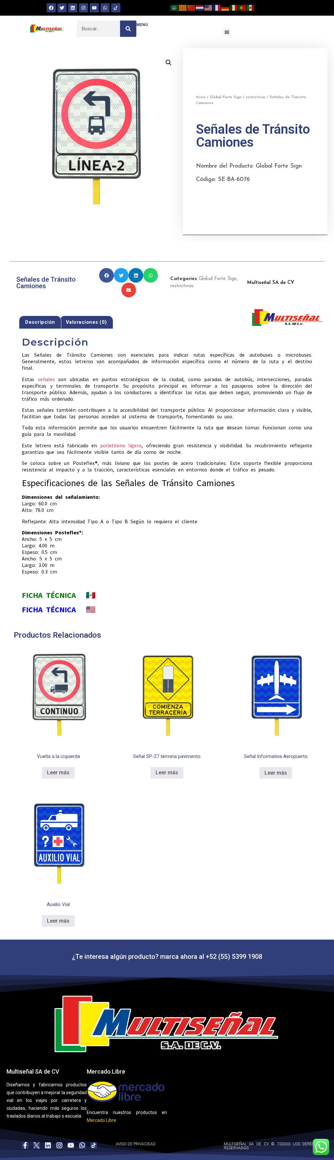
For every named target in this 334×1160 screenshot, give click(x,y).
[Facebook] (51, 7)
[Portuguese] (242, 7)
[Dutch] (200, 7)
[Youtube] (94, 7)
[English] (208, 7)
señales (46, 379)
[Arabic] (174, 7)
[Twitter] (62, 7)
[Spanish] (251, 7)
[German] (225, 7)
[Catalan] (183, 7)
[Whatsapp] (105, 7)
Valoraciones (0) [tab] (86, 322)
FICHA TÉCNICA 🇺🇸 (59, 609)
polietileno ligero (121, 445)
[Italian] (234, 7)
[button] (227, 32)
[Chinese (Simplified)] (191, 7)
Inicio (200, 97)
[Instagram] (83, 7)
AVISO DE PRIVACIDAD (136, 1144)
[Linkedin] (72, 7)
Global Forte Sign (226, 97)
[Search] (128, 29)
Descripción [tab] (40, 322)
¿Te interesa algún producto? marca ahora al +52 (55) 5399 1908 (167, 956)
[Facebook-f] (25, 1145)
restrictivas (256, 97)
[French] (217, 7)
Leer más (58, 772)
